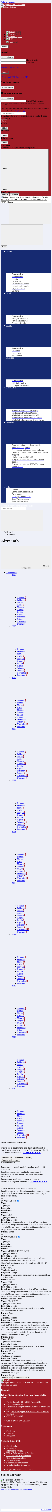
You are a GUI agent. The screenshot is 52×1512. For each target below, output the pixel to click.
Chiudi (4, 128)
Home (9, 532)
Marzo (20, 602)
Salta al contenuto (8, 2)
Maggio (20, 607)
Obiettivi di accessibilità (16, 1458)
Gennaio (21, 598)
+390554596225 (17, 1404)
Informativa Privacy (14, 1451)
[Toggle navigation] (22, 234)
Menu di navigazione (35, 567)
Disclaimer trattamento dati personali (16, 1489)
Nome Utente (32, 60)
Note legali (11, 1448)
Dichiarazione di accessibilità (18, 1455)
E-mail (29, 101)
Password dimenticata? (10, 67)
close (4, 247)
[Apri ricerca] (30, 213)
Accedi (4, 47)
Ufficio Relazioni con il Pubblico (20, 1453)
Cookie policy (12, 1446)
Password (30, 63)
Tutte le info (11, 572)
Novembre (21, 621)
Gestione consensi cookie (17, 1463)
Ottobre (20, 619)
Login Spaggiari (21, 111)
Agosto (20, 614)
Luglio (20, 612)
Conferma (14, 195)
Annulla (5, 195)
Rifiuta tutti (23, 1157)
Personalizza (7, 1157)
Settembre (21, 617)
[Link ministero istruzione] (13, 4)
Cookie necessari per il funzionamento (17, 1188)
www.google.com (9, 1201)
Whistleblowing (13, 1460)
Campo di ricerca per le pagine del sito (17, 506)
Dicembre (21, 624)
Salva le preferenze (21, 1378)
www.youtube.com (9, 1237)
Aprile (20, 605)
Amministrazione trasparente (18, 1465)
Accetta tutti (10, 1160)
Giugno (20, 609)
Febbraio (21, 600)
